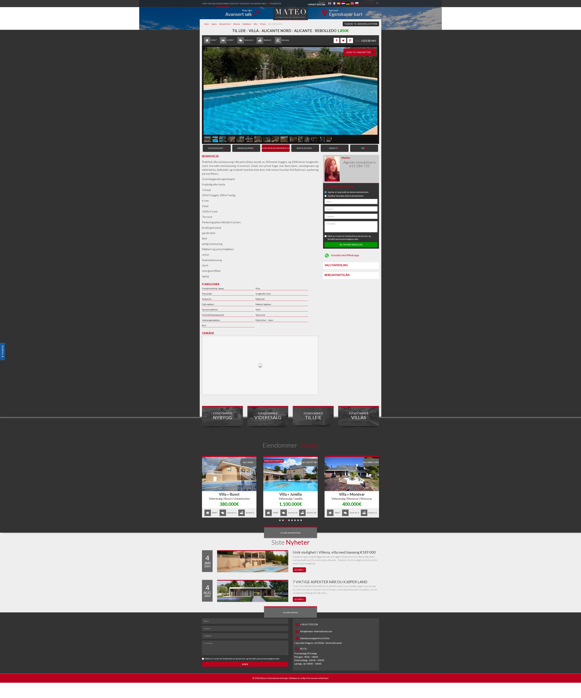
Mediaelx (293, 678)
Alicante (236, 24)
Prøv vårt (238, 13)
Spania (214, 24)
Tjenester (244, 3)
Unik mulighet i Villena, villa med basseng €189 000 (334, 552)
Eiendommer (222, 3)
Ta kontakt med (258, 3)
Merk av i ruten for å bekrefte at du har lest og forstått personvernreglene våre (242, 658)
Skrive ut (333, 148)
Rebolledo (247, 24)
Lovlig (302, 678)
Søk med (346, 13)
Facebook (2, 350)
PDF (363, 148)
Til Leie (263, 24)
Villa (255, 24)
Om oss (211, 3)
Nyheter (234, 3)
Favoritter (275, 3)
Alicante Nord (225, 24)
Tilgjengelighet (215, 148)
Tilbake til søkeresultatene (360, 24)
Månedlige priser (245, 148)
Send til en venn (304, 148)
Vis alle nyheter (290, 612)
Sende (245, 664)
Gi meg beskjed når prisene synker (276, 148)
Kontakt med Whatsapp (345, 255)
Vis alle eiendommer (290, 532)
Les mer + (299, 570)
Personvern (312, 678)
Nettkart (324, 678)
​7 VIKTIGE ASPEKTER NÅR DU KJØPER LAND (330, 582)
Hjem (204, 3)
